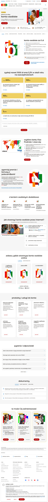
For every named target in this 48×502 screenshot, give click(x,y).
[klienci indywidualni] (4, 5)
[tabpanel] (24, 273)
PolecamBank (20, 33)
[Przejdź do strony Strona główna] (2, 9)
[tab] (20, 261)
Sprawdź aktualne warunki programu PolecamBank (12, 187)
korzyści (24, 33)
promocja (6, 33)
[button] (11, 4)
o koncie (3, 33)
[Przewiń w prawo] (46, 34)
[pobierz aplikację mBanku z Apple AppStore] (27, 288)
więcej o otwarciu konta (37, 33)
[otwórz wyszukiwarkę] (45, 5)
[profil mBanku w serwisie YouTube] (35, 480)
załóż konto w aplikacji (30, 33)
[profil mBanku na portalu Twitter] (32, 480)
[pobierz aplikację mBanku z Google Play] (21, 288)
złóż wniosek (40, 229)
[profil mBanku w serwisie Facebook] (26, 480)
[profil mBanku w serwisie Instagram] (29, 480)
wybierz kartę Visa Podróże (13, 33)
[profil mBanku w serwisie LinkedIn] (38, 480)
